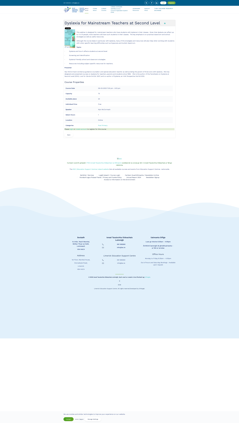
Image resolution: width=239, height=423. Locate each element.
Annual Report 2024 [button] (134, 262)
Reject (81, 419)
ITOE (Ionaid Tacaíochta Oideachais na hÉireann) (104, 247)
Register (171, 3)
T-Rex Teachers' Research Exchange (163, 9)
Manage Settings (93, 419)
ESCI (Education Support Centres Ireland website (91, 254)
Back (68, 135)
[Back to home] (74, 9)
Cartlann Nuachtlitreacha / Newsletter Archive (142, 260)
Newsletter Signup (152, 262)
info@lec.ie (75, 3)
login (71, 129)
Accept (68, 419)
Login (163, 3)
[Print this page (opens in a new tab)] (164, 23)
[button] (103, 9)
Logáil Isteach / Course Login (109, 260)
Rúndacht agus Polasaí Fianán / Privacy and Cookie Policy (101, 262)
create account (81, 129)
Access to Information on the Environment (119, 264)
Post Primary (102, 125)
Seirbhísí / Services (87, 260)
